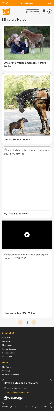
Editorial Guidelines (10, 374)
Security (40, 407)
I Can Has (6, 337)
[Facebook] (49, 11)
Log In (49, 3)
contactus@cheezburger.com (16, 392)
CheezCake (7, 356)
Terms (28, 407)
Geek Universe (8, 353)
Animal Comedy (28, 3)
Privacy (34, 407)
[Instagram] (44, 11)
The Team (6, 367)
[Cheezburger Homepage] (27, 398)
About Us (6, 371)
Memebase (7, 345)
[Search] (7, 3)
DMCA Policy (48, 407)
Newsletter (34, 11)
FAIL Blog (6, 341)
